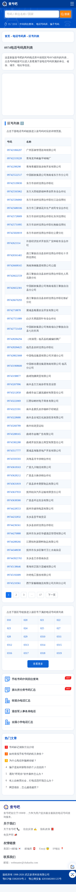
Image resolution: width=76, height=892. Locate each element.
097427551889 (14, 318)
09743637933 (14, 492)
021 (42, 620)
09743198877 (14, 376)
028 (9, 636)
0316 (9, 653)
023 (9, 628)
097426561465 (14, 255)
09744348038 (14, 550)
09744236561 (14, 525)
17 (40, 595)
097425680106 (14, 208)
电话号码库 (42, 24)
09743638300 (14, 500)
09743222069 (14, 401)
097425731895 (14, 224)
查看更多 (38, 663)
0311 (59, 636)
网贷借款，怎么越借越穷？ (24, 787)
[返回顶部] (72, 874)
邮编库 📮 (30, 848)
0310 (42, 636)
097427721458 (14, 329)
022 (58, 620)
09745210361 (14, 583)
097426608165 (14, 265)
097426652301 (14, 288)
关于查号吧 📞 (12, 829)
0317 (26, 653)
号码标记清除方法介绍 (21, 747)
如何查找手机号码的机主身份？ (26, 754)
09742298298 (14, 166)
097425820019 (14, 233)
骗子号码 (54, 24)
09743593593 (14, 459)
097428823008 (14, 355)
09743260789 (14, 425)
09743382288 (14, 442)
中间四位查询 (26, 24)
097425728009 (14, 216)
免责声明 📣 (10, 834)
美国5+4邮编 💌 (12, 848)
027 (58, 628)
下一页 (51, 595)
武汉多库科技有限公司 (37, 874)
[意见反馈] (72, 866)
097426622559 (14, 275)
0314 (42, 645)
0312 (9, 645)
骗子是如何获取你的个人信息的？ (27, 767)
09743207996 (14, 384)
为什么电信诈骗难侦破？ (22, 760)
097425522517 (14, 175)
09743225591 (14, 409)
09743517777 (14, 450)
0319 (59, 653)
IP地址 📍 (58, 848)
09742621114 (13, 243)
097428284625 (14, 347)
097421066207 (14, 150)
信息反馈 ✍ (30, 829)
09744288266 (14, 541)
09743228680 (14, 417)
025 (42, 628)
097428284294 (14, 339)
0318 (42, 653)
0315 (59, 645)
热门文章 (11, 738)
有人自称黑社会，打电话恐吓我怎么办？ (31, 780)
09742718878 (14, 310)
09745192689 (14, 575)
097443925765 (14, 558)
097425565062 (14, 191)
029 (25, 636)
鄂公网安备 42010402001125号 (45, 879)
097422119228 (14, 158)
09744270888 (14, 533)
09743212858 (14, 392)
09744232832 (14, 517)
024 (25, 628)
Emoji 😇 (44, 848)
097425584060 (14, 199)
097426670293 (14, 300)
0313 (26, 645)
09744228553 (14, 508)
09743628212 (14, 475)
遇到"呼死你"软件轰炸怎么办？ (26, 774)
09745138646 (14, 566)
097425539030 (14, 183)
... (32, 595)
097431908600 (14, 366)
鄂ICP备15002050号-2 (14, 879)
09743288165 (14, 434)
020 (25, 620)
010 (9, 620)
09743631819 (14, 483)
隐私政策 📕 (47, 829)
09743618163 (14, 467)
